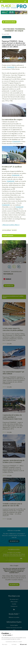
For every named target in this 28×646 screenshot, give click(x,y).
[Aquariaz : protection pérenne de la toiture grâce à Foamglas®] (14, 446)
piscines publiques (6, 230)
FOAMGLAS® (10, 67)
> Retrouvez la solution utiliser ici (10, 224)
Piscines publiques (6, 37)
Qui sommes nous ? (14, 599)
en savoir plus (9, 285)
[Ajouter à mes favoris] (14, 266)
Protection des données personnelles (14, 627)
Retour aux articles (10, 22)
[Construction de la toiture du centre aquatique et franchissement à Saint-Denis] (14, 400)
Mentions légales (14, 625)
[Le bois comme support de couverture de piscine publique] (14, 314)
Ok (21, 558)
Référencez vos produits (14, 617)
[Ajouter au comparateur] (18, 266)
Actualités (14, 604)
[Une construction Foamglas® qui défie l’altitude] (14, 357)
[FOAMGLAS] (14, 251)
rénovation (14, 230)
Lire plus (9, 343)
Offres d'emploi (14, 601)
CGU (14, 630)
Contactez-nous (14, 606)
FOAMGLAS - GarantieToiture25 (13, 271)
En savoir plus (14, 541)
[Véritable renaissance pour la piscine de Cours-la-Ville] (14, 489)
